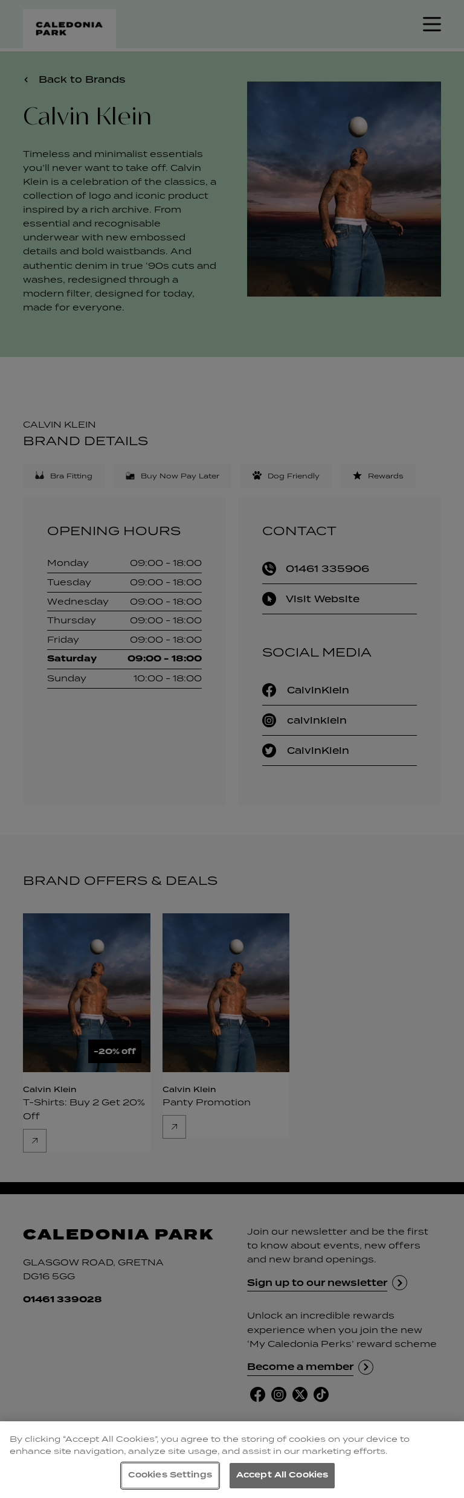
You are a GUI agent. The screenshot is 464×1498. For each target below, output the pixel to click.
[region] (232, 1459)
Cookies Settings (170, 1475)
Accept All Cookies (282, 1475)
